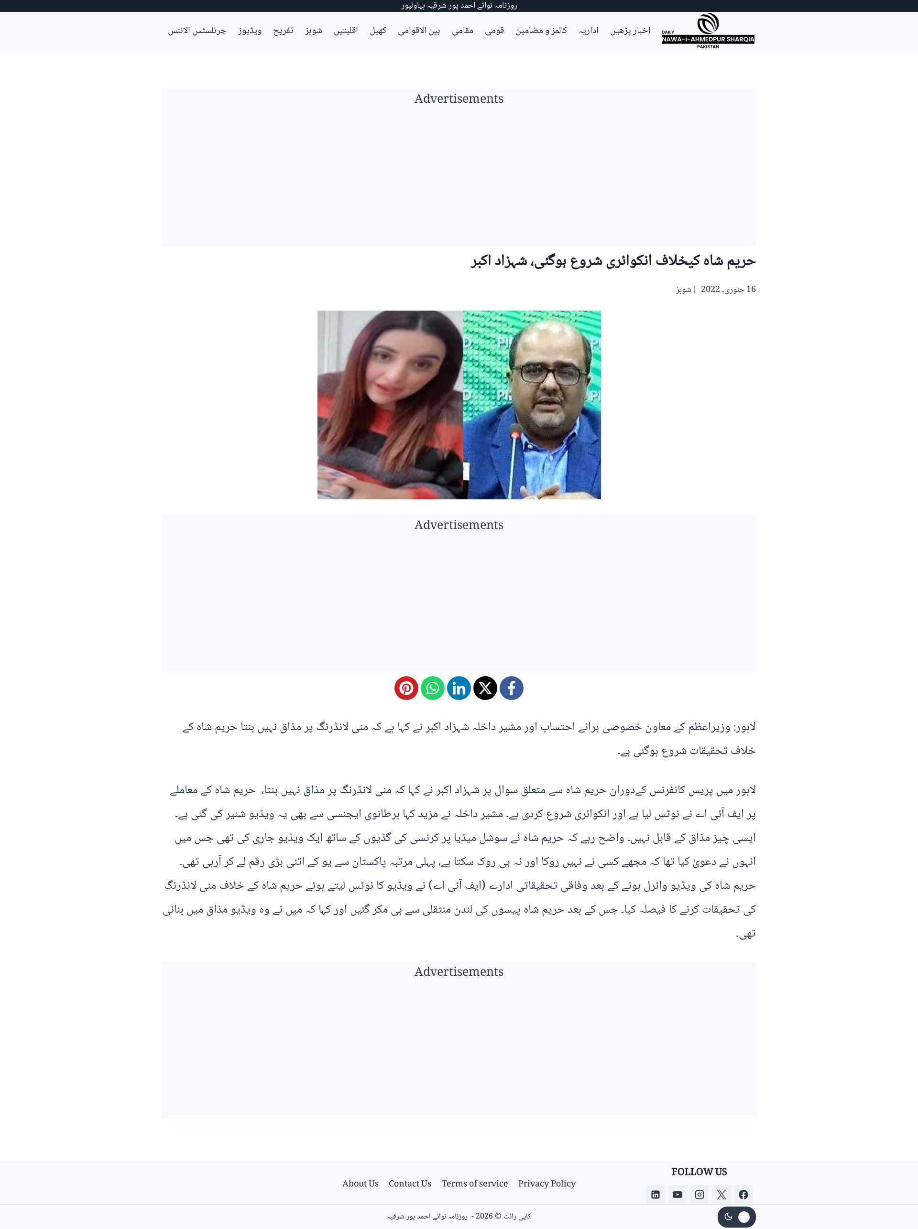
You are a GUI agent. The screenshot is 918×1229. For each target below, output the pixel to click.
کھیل (378, 31)
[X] (485, 688)
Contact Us (410, 1184)
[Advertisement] (459, 179)
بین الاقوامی (419, 31)
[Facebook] (512, 688)
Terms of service (475, 1184)
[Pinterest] (406, 688)
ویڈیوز (250, 31)
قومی (494, 31)
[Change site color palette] (737, 1217)
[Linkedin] (655, 1194)
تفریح (283, 31)
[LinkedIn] (459, 688)
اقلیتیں (346, 31)
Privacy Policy (547, 1184)
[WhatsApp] (433, 688)
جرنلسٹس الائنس (197, 31)
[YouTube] (677, 1194)
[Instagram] (699, 1194)
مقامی (462, 31)
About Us (360, 1184)
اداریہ (589, 31)
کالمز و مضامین (541, 31)
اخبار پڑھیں (630, 31)
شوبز (313, 31)
